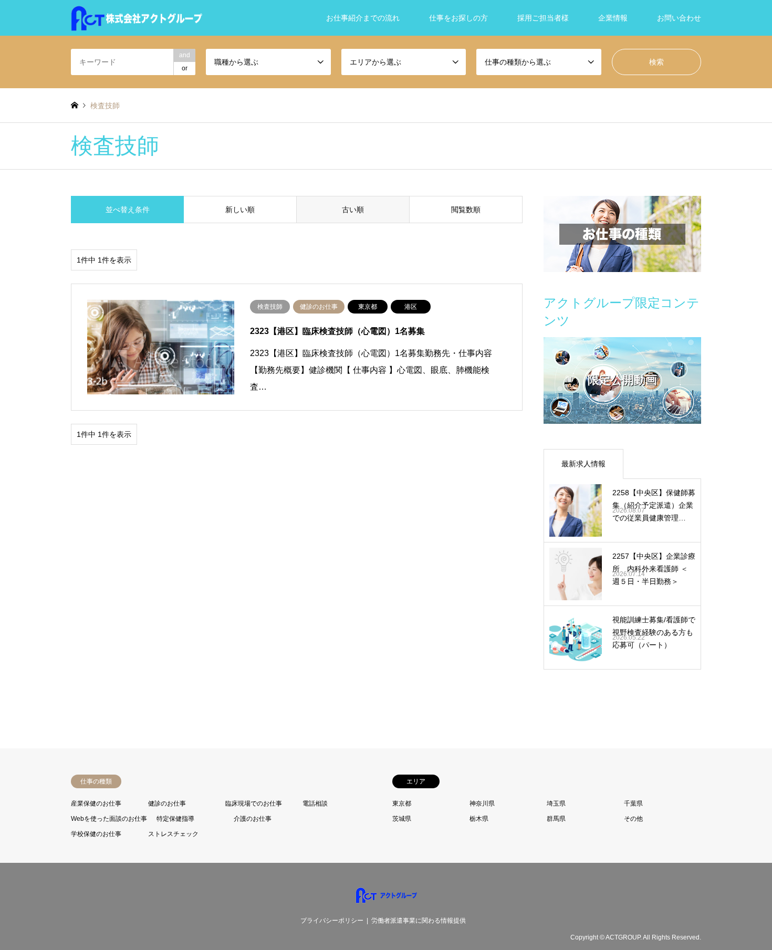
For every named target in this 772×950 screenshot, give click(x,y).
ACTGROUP (623, 937)
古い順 (353, 209)
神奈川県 (482, 803)
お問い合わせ (679, 18)
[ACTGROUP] (136, 18)
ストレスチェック (173, 834)
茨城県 (401, 818)
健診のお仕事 (167, 803)
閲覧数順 (466, 209)
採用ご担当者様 (543, 18)
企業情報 (613, 18)
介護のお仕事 (253, 818)
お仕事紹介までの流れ (363, 18)
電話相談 (315, 803)
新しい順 (240, 209)
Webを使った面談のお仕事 (109, 818)
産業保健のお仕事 (96, 803)
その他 (633, 818)
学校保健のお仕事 (96, 834)
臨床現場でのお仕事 (253, 803)
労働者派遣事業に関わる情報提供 (418, 920)
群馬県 (556, 818)
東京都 (401, 803)
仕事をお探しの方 (458, 18)
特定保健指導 (175, 818)
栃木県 (479, 818)
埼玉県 (556, 803)
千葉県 (633, 803)
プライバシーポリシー (331, 920)
